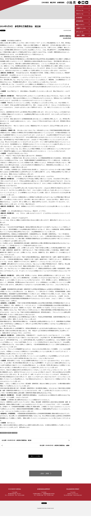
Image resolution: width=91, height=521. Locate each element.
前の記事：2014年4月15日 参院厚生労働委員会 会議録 (54, 445)
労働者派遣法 (3, 432)
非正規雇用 (14, 432)
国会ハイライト (80, 24)
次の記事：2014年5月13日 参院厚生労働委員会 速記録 (16, 440)
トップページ (79, 6)
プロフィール (79, 14)
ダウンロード (79, 32)
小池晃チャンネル (81, 28)
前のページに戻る (35, 456)
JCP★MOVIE (79, 21)
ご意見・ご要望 (80, 35)
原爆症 (9, 432)
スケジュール (79, 10)
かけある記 (79, 17)
